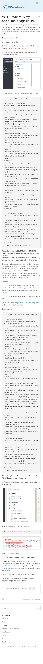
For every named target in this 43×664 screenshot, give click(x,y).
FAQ (3, 622)
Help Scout (33, 647)
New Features (6, 632)
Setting (4, 635)
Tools (3, 639)
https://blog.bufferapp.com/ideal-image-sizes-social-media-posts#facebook (21, 304)
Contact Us (15, 599)
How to (4, 625)
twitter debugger (9, 568)
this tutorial (17, 46)
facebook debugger (18, 561)
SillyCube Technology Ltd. (14, 647)
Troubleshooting (6, 642)
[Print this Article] (39, 17)
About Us (5, 619)
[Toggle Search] (38, 608)
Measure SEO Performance (10, 629)
